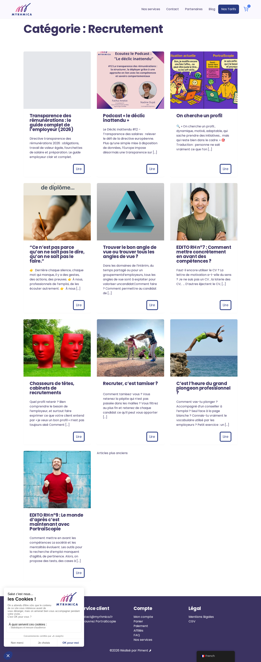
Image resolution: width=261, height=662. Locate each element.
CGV (192, 621)
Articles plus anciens (112, 453)
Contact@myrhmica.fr (96, 617)
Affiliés (138, 630)
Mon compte (143, 617)
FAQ (137, 635)
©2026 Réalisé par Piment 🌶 (130, 650)
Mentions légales (201, 617)
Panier (138, 621)
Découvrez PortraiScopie (97, 621)
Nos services (143, 640)
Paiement (141, 626)
